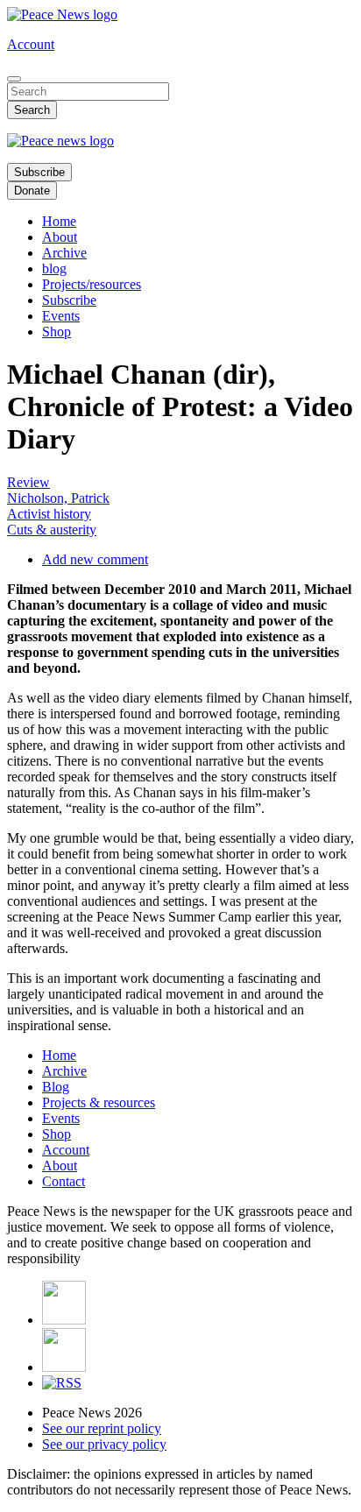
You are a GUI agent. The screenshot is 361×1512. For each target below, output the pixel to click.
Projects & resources (98, 1102)
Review (28, 482)
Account (30, 44)
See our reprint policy (101, 1428)
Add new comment (95, 559)
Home (59, 221)
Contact (63, 1181)
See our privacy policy (104, 1444)
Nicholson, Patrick (58, 498)
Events (61, 315)
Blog (55, 1086)
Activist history (49, 513)
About (59, 237)
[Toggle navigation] (14, 78)
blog (54, 268)
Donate (32, 190)
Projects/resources (91, 284)
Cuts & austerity (51, 529)
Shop (56, 331)
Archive (64, 252)
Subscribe (39, 172)
